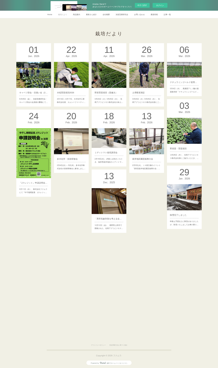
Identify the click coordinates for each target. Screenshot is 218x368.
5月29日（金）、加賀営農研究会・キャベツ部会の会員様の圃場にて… (33, 100)
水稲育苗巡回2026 (65, 92)
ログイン (160, 5)
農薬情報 (154, 14)
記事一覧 (167, 14)
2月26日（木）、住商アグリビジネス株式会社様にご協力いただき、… (184, 156)
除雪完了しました (178, 214)
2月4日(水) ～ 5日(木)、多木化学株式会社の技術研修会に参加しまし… (71, 167)
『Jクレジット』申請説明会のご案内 (33, 182)
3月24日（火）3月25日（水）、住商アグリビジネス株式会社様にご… (146, 100)
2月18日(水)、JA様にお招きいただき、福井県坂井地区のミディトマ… (109, 160)
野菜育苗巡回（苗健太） (106, 92)
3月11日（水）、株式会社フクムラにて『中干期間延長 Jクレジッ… (33, 190)
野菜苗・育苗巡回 (178, 148)
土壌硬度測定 (138, 92)
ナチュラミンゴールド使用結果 (184, 82)
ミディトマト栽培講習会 (106, 152)
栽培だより (62, 14)
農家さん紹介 (91, 14)
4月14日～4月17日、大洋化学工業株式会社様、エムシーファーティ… (71, 100)
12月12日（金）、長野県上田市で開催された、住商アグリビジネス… (109, 227)
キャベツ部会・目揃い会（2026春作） (33, 92)
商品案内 (76, 14)
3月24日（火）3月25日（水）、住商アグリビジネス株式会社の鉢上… (109, 100)
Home (49, 14)
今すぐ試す (142, 5)
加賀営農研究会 (122, 14)
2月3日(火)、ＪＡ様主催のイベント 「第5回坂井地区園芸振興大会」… (146, 167)
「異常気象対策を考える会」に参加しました (109, 218)
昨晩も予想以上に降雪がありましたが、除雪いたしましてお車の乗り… (184, 223)
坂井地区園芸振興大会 (142, 158)
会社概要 (106, 14)
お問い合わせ (139, 14)
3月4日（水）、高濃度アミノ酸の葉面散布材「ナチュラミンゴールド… (184, 90)
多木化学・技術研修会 (67, 158)
